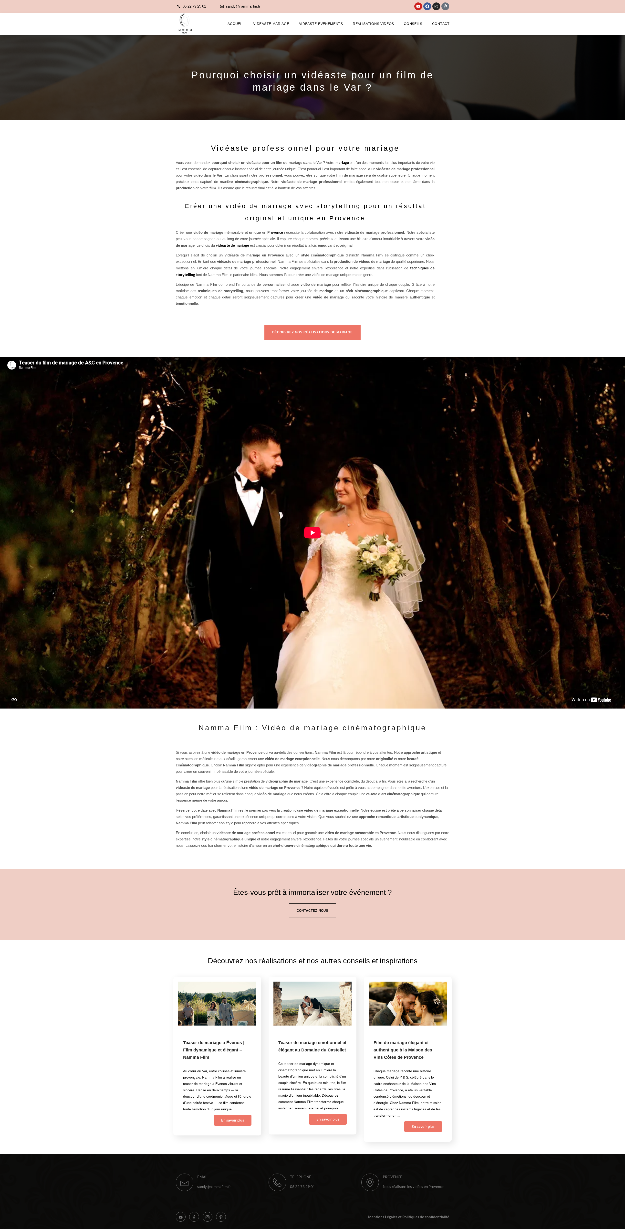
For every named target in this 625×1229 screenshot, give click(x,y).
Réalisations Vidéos (373, 24)
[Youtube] (418, 6)
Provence (275, 232)
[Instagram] (436, 6)
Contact (441, 24)
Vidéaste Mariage (271, 24)
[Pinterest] (221, 1217)
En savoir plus (232, 1120)
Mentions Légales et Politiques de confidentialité (408, 1217)
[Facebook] (427, 6)
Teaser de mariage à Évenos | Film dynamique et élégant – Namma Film (213, 1050)
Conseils (413, 24)
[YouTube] (181, 1217)
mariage (342, 162)
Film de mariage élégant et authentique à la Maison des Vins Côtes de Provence (403, 1050)
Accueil (235, 24)
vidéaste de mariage (232, 245)
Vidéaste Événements (321, 24)
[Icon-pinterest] (445, 6)
